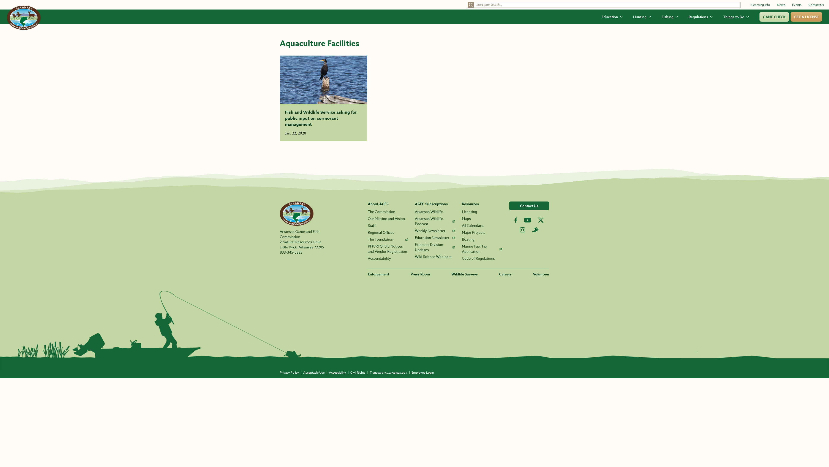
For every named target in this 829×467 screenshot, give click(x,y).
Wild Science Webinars (433, 256)
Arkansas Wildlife (429, 211)
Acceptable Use (314, 372)
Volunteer (541, 274)
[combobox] (604, 5)
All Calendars (472, 225)
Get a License (806, 17)
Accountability (379, 258)
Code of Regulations (478, 258)
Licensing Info (760, 5)
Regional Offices (381, 232)
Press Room (420, 274)
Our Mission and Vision (386, 218)
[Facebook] (515, 220)
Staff (372, 225)
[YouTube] (527, 220)
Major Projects (473, 232)
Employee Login (422, 372)
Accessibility (337, 372)
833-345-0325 (291, 252)
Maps (466, 218)
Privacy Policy (289, 372)
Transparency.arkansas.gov (388, 372)
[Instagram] (522, 230)
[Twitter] (541, 220)
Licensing (469, 211)
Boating (468, 239)
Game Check (774, 17)
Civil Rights (357, 372)
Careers (505, 274)
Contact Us (816, 5)
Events (797, 5)
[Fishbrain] (535, 230)
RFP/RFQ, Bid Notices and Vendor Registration (387, 249)
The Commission (381, 211)
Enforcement (378, 274)
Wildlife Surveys (464, 274)
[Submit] (471, 5)
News (781, 5)
